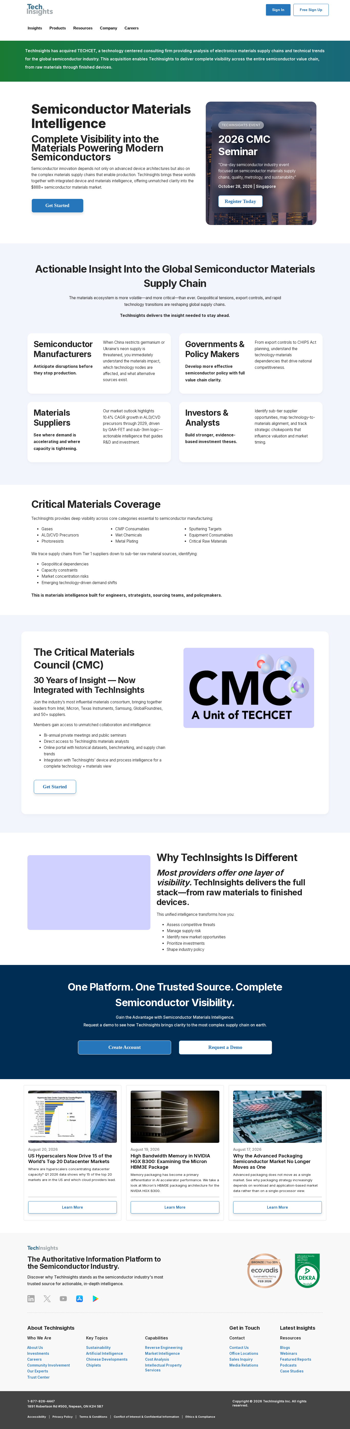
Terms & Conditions (93, 1417)
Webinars (288, 1353)
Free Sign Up (311, 10)
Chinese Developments (107, 1359)
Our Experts (37, 1371)
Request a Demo (225, 1047)
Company (108, 28)
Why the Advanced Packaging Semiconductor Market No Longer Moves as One (272, 1161)
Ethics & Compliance (200, 1417)
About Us (35, 1348)
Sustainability (98, 1348)
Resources (82, 28)
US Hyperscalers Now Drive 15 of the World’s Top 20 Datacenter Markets (70, 1158)
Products (57, 28)
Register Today (240, 201)
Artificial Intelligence (104, 1353)
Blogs (285, 1348)
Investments (38, 1353)
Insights (35, 28)
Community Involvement (48, 1365)
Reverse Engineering (163, 1348)
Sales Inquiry (241, 1359)
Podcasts (288, 1365)
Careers (132, 28)
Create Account (124, 1047)
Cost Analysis (157, 1359)
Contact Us (239, 1348)
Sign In (278, 10)
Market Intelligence (162, 1353)
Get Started (57, 205)
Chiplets (93, 1365)
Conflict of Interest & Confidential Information (146, 1417)
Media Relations (243, 1365)
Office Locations (243, 1353)
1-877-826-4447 (41, 1401)
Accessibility (36, 1417)
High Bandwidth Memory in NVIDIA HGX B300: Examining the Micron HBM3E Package (170, 1161)
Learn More (72, 1207)
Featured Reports (295, 1359)
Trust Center (38, 1377)
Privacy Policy (63, 1417)
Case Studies (292, 1371)
